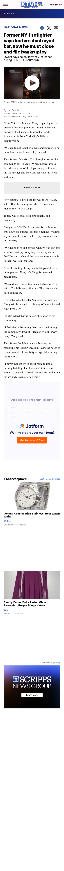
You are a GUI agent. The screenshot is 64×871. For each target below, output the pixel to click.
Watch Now (55, 5)
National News (16, 27)
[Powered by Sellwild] (55, 663)
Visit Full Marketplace (50, 479)
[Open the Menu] (5, 5)
